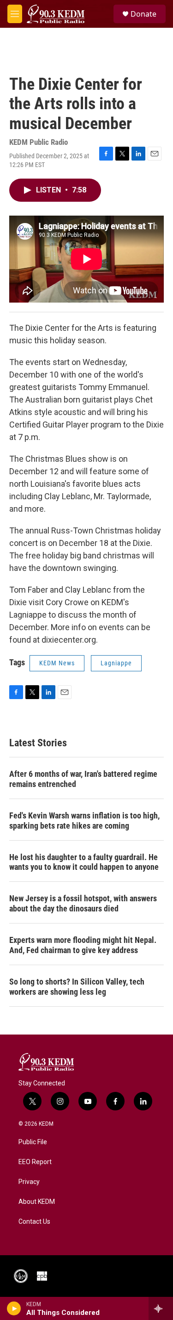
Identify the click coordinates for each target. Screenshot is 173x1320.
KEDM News (57, 663)
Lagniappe (116, 663)
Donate (143, 14)
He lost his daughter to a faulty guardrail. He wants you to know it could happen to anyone (84, 862)
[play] (14, 1308)
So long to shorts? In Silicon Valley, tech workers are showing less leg (76, 987)
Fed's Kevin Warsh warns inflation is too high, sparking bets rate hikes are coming (84, 820)
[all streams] (161, 1308)
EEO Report (35, 1162)
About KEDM (36, 1201)
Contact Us (34, 1221)
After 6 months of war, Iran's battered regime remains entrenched (83, 779)
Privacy (29, 1181)
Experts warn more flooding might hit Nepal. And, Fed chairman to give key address (82, 945)
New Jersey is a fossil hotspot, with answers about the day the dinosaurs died (83, 903)
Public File (32, 1142)
